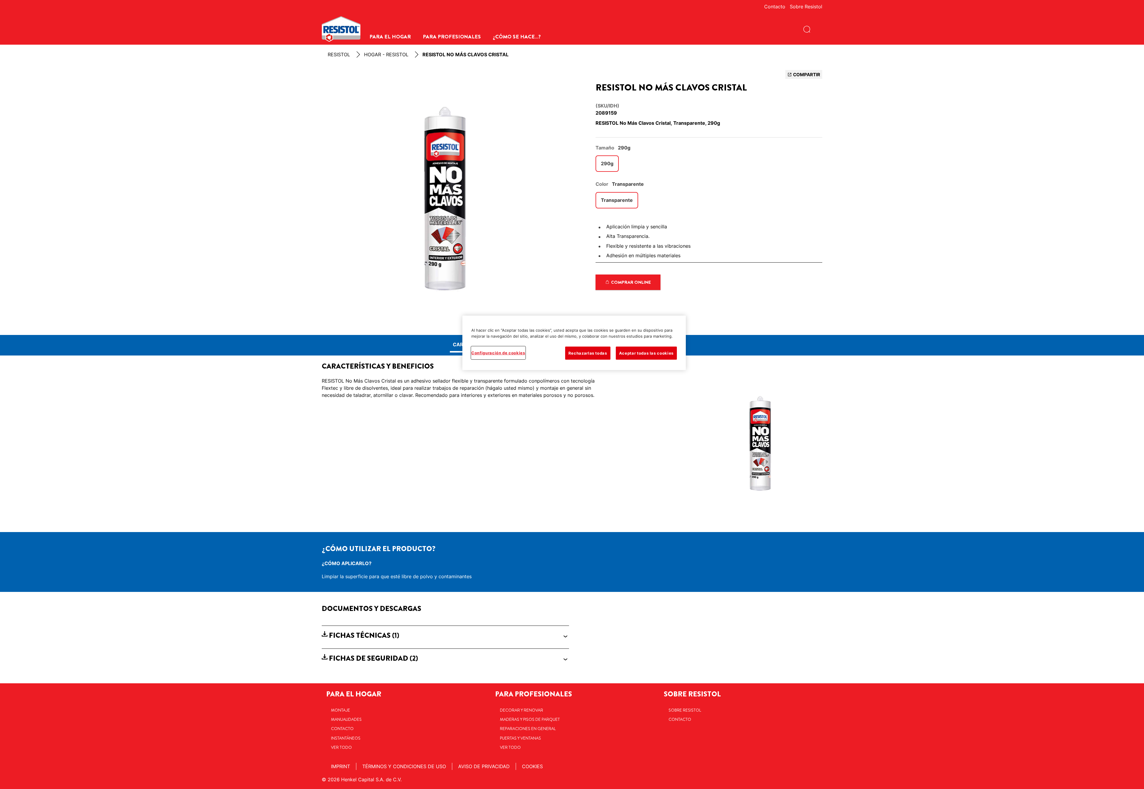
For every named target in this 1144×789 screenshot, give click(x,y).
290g (607, 163)
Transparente (617, 200)
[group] (445, 199)
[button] (445, 635)
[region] (574, 343)
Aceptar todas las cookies (646, 353)
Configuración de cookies (498, 352)
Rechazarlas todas (587, 353)
